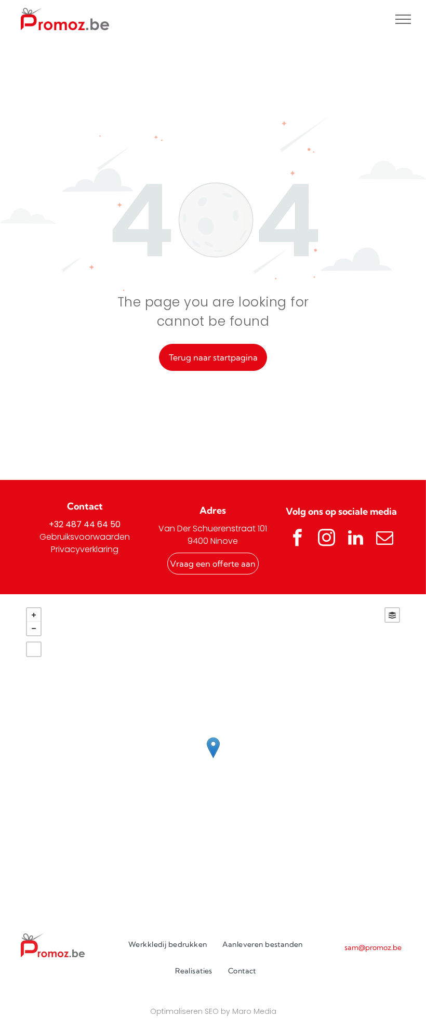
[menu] (403, 19)
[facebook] (298, 539)
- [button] (34, 628)
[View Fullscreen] (34, 649)
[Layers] (392, 615)
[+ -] (213, 758)
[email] (385, 539)
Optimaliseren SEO (184, 1011)
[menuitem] (168, 944)
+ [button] (34, 615)
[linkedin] (356, 539)
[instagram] (327, 539)
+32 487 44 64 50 (85, 524)
